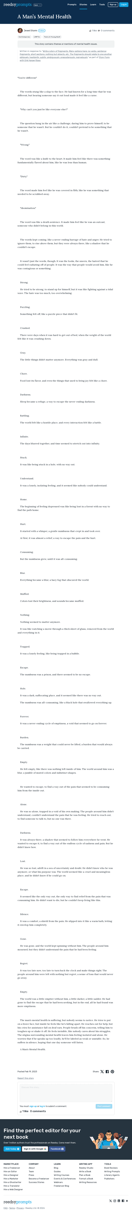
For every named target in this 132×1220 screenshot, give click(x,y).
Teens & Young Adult (52, 37)
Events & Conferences (65, 1178)
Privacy (20, 1208)
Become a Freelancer (39, 1178)
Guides (57, 1171)
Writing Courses (61, 1175)
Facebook (56, 1149)
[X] (110, 1201)
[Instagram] (114, 1201)
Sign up (113, 4)
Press (31, 1175)
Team (31, 1171)
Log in (124, 4)
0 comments (107, 30)
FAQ (5, 1208)
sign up (33, 1106)
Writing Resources (88, 1182)
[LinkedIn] (118, 1201)
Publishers (109, 1178)
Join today (10, 1149)
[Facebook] (123, 1201)
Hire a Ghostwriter (12, 1182)
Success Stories (36, 1182)
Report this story (26, 1078)
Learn (93, 4)
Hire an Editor (10, 1171)
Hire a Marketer (11, 1178)
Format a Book (86, 1178)
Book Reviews (111, 1168)
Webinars (58, 1182)
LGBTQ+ (37, 37)
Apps (36, 5)
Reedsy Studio (86, 1168)
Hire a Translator (12, 1186)
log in (42, 1106)
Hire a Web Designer (13, 1189)
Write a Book (85, 1171)
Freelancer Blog (61, 1186)
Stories (83, 4)
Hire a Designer (11, 1175)
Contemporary (24, 37)
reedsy (18, 4)
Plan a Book (84, 1175)
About (32, 1168)
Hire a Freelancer (12, 1168)
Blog (56, 1168)
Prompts (72, 4)
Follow (41, 30)
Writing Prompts (112, 1171)
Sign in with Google (33, 1149)
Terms (12, 1208)
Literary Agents (111, 1175)
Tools (102, 4)
